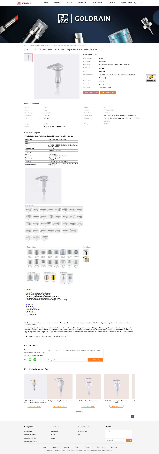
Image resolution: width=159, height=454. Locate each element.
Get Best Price (92, 92)
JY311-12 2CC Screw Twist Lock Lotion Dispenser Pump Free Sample (67, 45)
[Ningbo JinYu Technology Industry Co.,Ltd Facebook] (132, 416)
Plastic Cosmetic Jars (30, 438)
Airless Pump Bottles (30, 434)
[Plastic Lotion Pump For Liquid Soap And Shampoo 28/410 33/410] (121, 386)
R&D (79, 434)
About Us (69, 2)
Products (57, 2)
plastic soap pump (34, 336)
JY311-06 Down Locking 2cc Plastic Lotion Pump (93, 401)
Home (46, 2)
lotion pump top (46, 336)
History (53, 434)
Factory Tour (82, 2)
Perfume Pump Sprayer (30, 441)
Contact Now (108, 92)
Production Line (82, 431)
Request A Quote (126, 2)
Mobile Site (114, 447)
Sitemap (87, 447)
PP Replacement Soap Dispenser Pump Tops (37, 401)
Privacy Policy (100, 447)
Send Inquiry (96, 360)
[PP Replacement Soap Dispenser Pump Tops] (36, 386)
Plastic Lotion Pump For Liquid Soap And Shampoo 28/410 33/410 (122, 401)
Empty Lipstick (28, 431)
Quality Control (97, 2)
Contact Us (111, 2)
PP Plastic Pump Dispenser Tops (65, 401)
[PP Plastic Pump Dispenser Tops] (65, 386)
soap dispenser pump (60, 336)
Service (53, 438)
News (77, 447)
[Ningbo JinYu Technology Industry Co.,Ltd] (24, 3)
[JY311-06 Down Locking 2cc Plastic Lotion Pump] (93, 386)
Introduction (54, 431)
